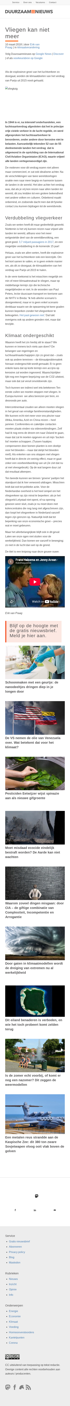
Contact (52, 2)
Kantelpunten (16, 1337)
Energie (13, 1311)
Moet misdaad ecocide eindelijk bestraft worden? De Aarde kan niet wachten (32, 852)
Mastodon (14, 1262)
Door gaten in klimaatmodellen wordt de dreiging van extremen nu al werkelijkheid (34, 968)
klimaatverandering (28, 47)
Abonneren (15, 1246)
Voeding (14, 1327)
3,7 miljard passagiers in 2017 (36, 242)
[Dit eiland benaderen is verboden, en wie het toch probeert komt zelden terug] (35, 1001)
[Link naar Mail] (55, 1210)
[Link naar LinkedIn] (35, 1210)
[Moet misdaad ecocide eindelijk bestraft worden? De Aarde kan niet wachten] (35, 827)
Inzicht (12, 1284)
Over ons (27, 2)
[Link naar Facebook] (15, 1210)
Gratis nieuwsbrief (19, 1241)
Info (11, 1294)
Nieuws (13, 1278)
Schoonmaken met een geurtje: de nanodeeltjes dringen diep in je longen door (31, 687)
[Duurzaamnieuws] (29, 11)
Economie (15, 1316)
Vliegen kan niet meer (27, 32)
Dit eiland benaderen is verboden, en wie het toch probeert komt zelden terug (33, 1024)
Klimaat (13, 1321)
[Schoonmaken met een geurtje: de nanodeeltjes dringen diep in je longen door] (35, 662)
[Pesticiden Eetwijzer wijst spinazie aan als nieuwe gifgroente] (35, 773)
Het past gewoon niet (32, 315)
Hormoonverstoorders (21, 1332)
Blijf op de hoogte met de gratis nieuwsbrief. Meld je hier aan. (34, 630)
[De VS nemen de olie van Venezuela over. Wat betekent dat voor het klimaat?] (35, 718)
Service (15, 2)
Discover (58, 54)
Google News (43, 54)
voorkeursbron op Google (28, 58)
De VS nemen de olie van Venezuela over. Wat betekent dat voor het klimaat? (32, 742)
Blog (11, 1257)
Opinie (13, 1289)
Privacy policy (17, 1252)
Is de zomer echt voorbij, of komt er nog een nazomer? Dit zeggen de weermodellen (33, 1080)
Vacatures (40, 2)
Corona (13, 1342)
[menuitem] (16, 2)
